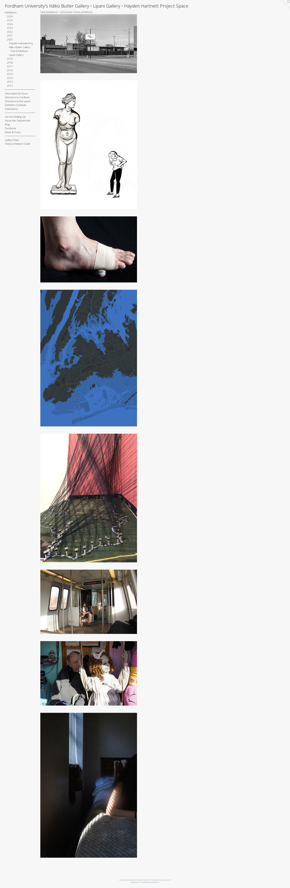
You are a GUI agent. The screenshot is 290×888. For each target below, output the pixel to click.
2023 (10, 28)
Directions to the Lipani (17, 101)
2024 (10, 24)
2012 (10, 85)
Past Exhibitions (19, 51)
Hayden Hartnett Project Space (22, 43)
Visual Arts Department (18, 120)
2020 (10, 39)
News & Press (13, 132)
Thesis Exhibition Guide (17, 143)
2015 (10, 74)
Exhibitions (11, 12)
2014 (10, 78)
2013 (10, 81)
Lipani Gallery (16, 55)
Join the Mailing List (15, 116)
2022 (10, 31)
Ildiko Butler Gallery (19, 47)
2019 (10, 58)
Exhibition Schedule (15, 105)
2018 (10, 62)
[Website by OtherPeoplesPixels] (284, 6)
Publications (11, 109)
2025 (10, 20)
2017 (10, 66)
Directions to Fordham (17, 97)
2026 (10, 16)
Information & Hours (16, 93)
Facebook (10, 128)
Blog (7, 124)
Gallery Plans (12, 140)
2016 (10, 70)
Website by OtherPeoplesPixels (145, 882)
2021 (10, 35)
